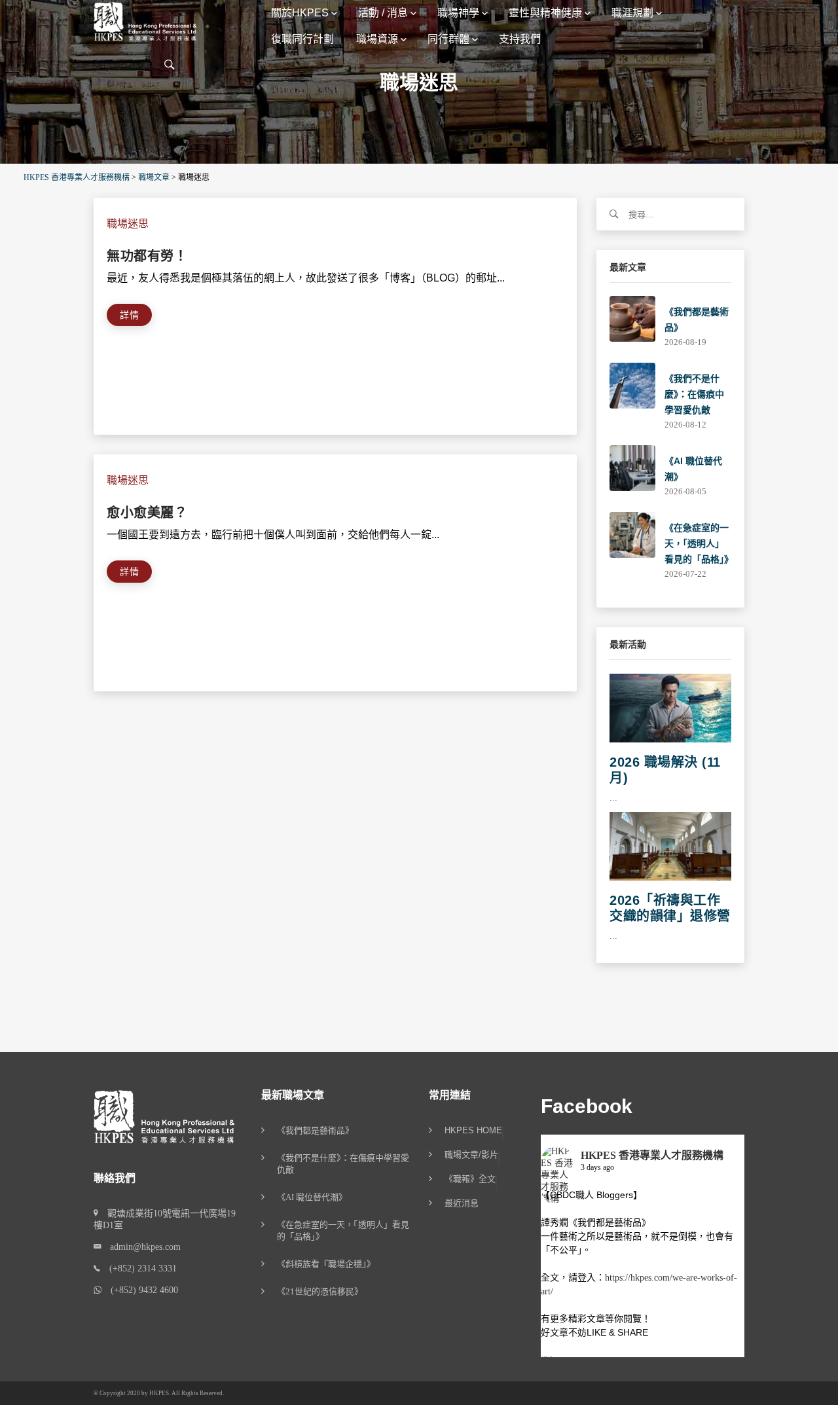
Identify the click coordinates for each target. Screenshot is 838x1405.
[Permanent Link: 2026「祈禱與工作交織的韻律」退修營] (670, 845)
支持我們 (520, 39)
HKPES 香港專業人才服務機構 (652, 1155)
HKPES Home (473, 1130)
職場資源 (377, 39)
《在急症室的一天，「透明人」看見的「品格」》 (699, 543)
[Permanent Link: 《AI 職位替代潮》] (632, 467)
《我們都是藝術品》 (315, 1130)
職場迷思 (128, 223)
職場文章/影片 (471, 1154)
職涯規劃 (632, 12)
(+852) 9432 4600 (139, 1290)
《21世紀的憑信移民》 (320, 1291)
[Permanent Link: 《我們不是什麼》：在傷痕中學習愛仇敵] (632, 385)
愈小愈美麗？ (147, 512)
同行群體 (448, 39)
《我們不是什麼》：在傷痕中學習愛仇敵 (694, 394)
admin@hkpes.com (141, 1247)
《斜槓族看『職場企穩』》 (326, 1264)
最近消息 (462, 1203)
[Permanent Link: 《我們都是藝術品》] (632, 318)
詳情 (129, 315)
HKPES (159, 1393)
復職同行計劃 (302, 39)
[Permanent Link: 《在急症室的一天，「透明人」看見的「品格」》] (632, 534)
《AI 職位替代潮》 (312, 1197)
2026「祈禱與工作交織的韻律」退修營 (670, 908)
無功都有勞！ (147, 256)
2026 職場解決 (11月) (665, 770)
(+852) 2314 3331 (138, 1268)
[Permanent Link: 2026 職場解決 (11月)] (670, 707)
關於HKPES (300, 12)
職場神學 (458, 12)
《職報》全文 (470, 1179)
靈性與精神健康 (545, 12)
